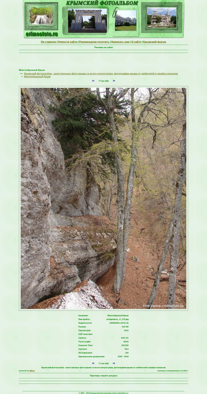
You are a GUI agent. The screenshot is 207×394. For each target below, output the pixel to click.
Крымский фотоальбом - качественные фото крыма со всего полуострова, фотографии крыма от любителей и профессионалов (101, 73)
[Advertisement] (103, 61)
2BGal (32, 371)
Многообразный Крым (37, 76)
